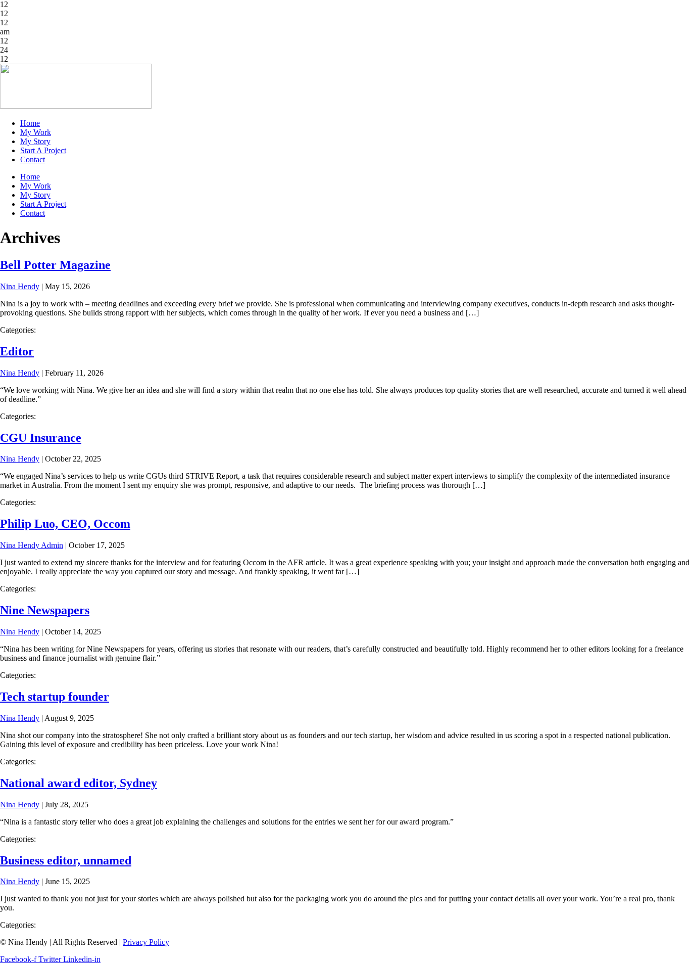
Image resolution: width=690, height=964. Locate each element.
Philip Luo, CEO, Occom (65, 523)
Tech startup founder (54, 696)
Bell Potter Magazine (55, 264)
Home (30, 123)
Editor (17, 351)
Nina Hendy (19, 286)
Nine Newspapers (44, 610)
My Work (35, 132)
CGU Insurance (40, 437)
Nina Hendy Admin (31, 545)
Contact (32, 159)
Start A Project (43, 150)
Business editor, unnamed (65, 860)
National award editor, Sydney (78, 783)
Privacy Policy (146, 942)
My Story (35, 141)
